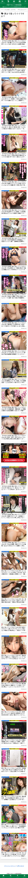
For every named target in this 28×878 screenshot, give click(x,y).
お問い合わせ (20, 866)
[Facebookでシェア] (5, 572)
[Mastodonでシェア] (11, 568)
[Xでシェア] (5, 568)
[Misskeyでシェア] (23, 568)
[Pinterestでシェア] (8, 576)
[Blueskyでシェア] (17, 568)
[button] (26, 10)
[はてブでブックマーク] (17, 572)
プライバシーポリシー (10, 866)
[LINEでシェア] (23, 572)
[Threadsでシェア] (11, 572)
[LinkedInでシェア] (14, 576)
